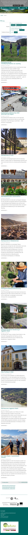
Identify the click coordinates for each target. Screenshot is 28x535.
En (23, 8)
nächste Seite (24, 482)
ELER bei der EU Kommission (8, 486)
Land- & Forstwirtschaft (21, 25)
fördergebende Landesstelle (8, 489)
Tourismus (13, 26)
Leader (15, 32)
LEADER (2, 15)
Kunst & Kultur (18, 26)
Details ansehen (16, 5)
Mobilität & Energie (15, 30)
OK (22, 5)
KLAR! (12, 32)
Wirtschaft (22, 30)
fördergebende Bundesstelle (8, 487)
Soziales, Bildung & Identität (16, 28)
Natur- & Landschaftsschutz (16, 23)
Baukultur (13, 25)
